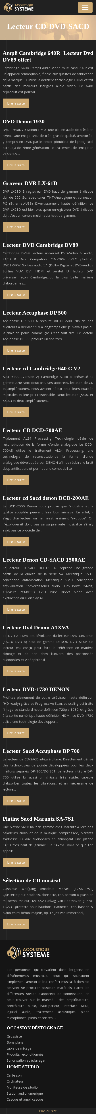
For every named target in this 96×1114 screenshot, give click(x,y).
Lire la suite (16, 103)
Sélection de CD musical (31, 880)
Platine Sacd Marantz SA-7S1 (38, 819)
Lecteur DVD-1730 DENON (36, 689)
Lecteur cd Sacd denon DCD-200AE (46, 498)
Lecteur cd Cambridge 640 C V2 (41, 368)
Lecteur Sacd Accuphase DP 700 (41, 751)
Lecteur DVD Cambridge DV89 (40, 245)
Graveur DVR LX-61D (30, 183)
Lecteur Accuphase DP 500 (35, 313)
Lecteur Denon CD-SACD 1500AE (44, 560)
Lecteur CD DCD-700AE (32, 430)
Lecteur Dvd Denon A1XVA (36, 627)
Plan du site (48, 1111)
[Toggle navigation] (85, 7)
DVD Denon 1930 (24, 121)
